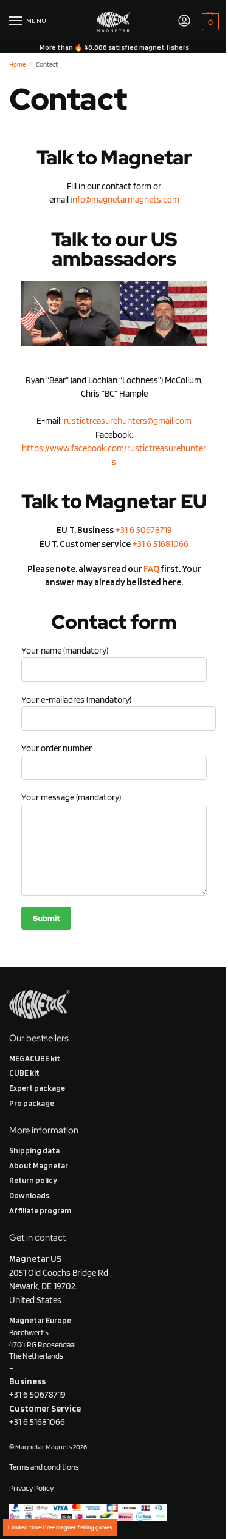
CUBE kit (24, 1073)
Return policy (33, 1180)
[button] (209, 21)
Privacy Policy (32, 1488)
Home (17, 64)
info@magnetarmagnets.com (125, 199)
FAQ (151, 568)
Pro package (31, 1103)
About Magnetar (38, 1165)
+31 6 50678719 (144, 530)
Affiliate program (40, 1210)
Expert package (37, 1088)
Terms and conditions (44, 1467)
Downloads (29, 1195)
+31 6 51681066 (160, 543)
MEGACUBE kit (34, 1058)
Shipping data (34, 1150)
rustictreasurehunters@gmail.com (128, 420)
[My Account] (184, 21)
